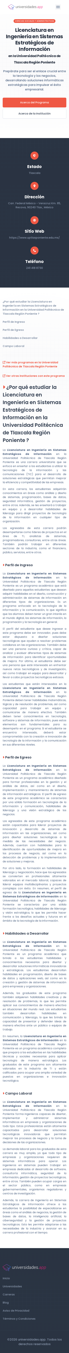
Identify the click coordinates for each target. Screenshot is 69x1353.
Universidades (12, 1286)
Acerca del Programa (34, 102)
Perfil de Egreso (13, 330)
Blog (6, 1303)
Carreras (9, 1294)
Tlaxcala (34, 173)
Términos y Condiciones (19, 1319)
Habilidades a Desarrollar (20, 338)
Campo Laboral (13, 346)
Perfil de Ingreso (14, 322)
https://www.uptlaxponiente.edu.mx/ (34, 238)
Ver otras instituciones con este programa (35, 376)
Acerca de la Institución (34, 114)
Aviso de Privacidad (16, 1311)
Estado (34, 166)
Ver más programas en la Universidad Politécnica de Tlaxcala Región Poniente (30, 364)
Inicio (6, 1278)
